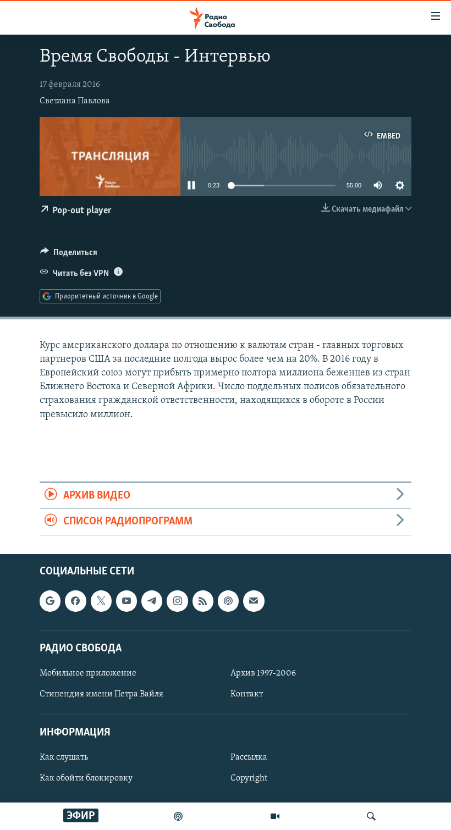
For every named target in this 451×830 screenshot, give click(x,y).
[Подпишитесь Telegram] (151, 600)
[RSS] (203, 600)
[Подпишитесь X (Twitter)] (101, 600)
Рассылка (248, 757)
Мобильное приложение (88, 673)
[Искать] (371, 816)
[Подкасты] (228, 600)
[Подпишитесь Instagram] (177, 600)
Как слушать (64, 757)
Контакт (246, 694)
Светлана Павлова (75, 101)
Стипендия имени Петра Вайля (101, 694)
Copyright (248, 778)
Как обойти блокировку (86, 778)
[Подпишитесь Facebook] (75, 600)
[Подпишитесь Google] (50, 600)
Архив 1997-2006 (263, 673)
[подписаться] (253, 600)
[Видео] (275, 816)
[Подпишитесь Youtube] (126, 600)
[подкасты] (178, 816)
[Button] (68, 255)
